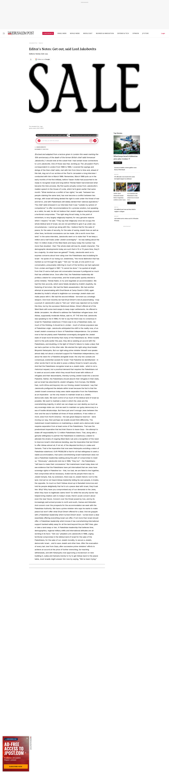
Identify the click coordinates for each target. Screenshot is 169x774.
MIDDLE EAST (87, 33)
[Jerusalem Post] (19, 33)
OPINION (135, 33)
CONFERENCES (48, 33)
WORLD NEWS (75, 33)
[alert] (16, 753)
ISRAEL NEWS (61, 33)
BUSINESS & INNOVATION (105, 33)
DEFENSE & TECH (123, 33)
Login (163, 33)
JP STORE (145, 33)
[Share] (31, 59)
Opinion (41, 43)
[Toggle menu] (3, 33)
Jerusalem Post (33, 43)
